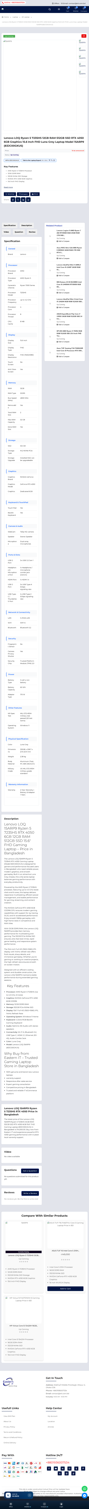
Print (35, 194)
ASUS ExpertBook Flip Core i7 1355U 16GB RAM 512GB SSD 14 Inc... (69, 316)
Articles (51, 1427)
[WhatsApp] (54, 160)
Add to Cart (65, 1289)
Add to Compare (64, 241)
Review (32, 232)
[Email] (49, 160)
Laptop (15, 17)
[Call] (51, 160)
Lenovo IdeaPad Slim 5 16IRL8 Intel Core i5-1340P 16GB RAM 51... (69, 267)
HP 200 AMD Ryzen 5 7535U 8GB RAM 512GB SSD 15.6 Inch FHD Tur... (69, 333)
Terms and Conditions (12, 1432)
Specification (10, 225)
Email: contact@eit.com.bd (74, 3)
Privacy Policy (9, 1427)
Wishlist (10, 194)
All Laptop (25, 17)
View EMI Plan (9, 1416)
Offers (56, 3)
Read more (8, 187)
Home (6, 17)
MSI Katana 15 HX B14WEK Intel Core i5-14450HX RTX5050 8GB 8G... (69, 284)
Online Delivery (10, 1443)
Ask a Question (30, 1171)
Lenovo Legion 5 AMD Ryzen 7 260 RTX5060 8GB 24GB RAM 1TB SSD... (69, 233)
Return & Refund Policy (13, 1437)
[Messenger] (84, 1495)
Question (19, 232)
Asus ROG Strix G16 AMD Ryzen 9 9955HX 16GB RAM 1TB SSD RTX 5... (69, 250)
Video (6, 232)
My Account (52, 1416)
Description (26, 225)
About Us (7, 1421)
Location (51, 1421)
